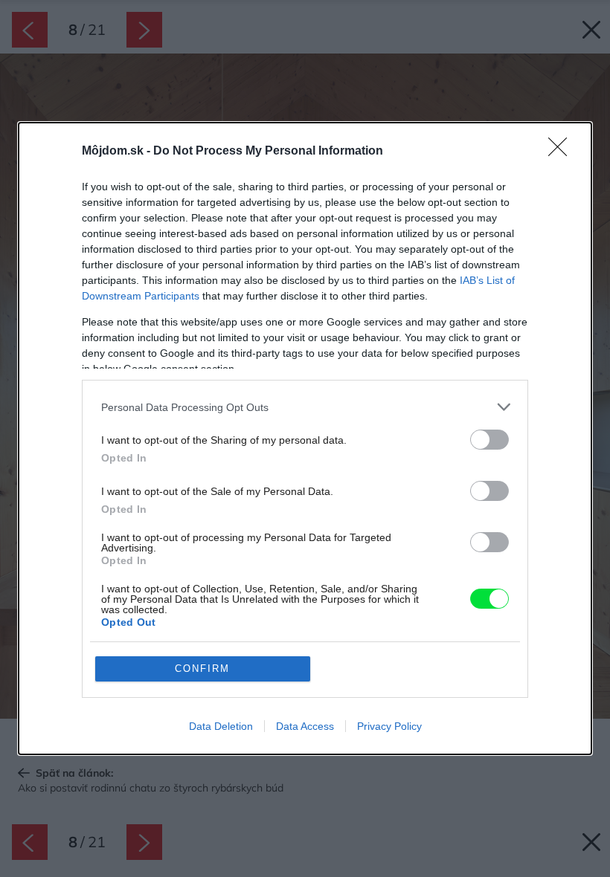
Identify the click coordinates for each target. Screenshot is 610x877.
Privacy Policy (389, 726)
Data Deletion (221, 726)
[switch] (489, 440)
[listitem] (305, 407)
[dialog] (305, 438)
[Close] (562, 151)
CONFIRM (202, 668)
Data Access (305, 726)
